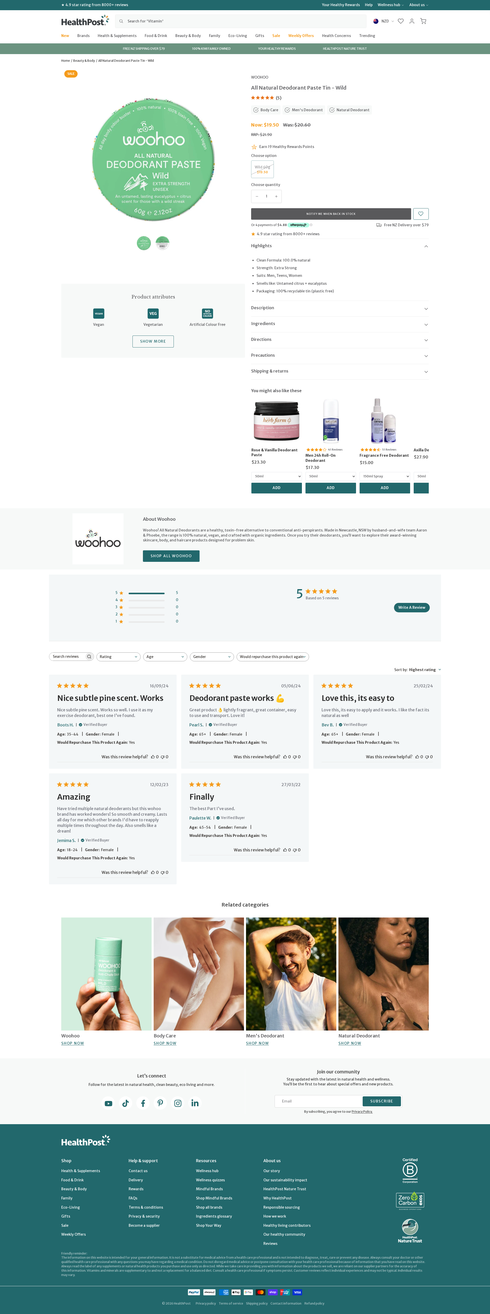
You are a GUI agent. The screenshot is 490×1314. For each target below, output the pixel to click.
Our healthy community (284, 1234)
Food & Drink (156, 35)
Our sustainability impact (285, 1180)
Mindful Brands (209, 1189)
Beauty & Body (188, 35)
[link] (276, 421)
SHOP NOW (72, 1043)
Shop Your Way (208, 1225)
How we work (274, 1216)
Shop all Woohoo (171, 556)
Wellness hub (389, 5)
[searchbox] (66, 657)
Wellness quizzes (210, 1180)
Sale (276, 35)
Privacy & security (144, 1216)
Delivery (136, 1180)
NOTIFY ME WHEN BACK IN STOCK (331, 214)
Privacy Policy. (362, 1111)
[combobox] (240, 21)
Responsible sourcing (281, 1207)
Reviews (270, 1243)
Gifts (259, 35)
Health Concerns (336, 35)
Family (214, 35)
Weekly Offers (301, 35)
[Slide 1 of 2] (144, 243)
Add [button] (277, 488)
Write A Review (411, 607)
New (65, 35)
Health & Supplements (117, 35)
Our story (271, 1171)
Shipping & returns (269, 371)
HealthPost (182, 1303)
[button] (400, 21)
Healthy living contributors (287, 1225)
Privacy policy (206, 1303)
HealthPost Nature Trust (284, 1189)
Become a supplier (144, 1225)
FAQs (133, 1198)
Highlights (261, 245)
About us (417, 5)
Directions (261, 339)
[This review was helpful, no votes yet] (153, 756)
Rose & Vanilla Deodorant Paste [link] (274, 452)
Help (369, 5)
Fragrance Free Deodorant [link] (384, 455)
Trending (367, 35)
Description (262, 307)
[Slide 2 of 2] (162, 243)
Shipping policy (257, 1303)
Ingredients (263, 323)
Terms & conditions (146, 1207)
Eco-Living (237, 35)
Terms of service (231, 1303)
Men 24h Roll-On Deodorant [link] (320, 458)
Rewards (136, 1189)
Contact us (138, 1171)
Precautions (263, 355)
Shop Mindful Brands (214, 1198)
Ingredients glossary (214, 1216)
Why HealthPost (277, 1198)
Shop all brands (209, 1207)
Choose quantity (265, 184)
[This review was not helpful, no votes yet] (162, 756)
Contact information (286, 1303)
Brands (83, 35)
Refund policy (314, 1303)
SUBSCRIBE (381, 1101)
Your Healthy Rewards (341, 5)
